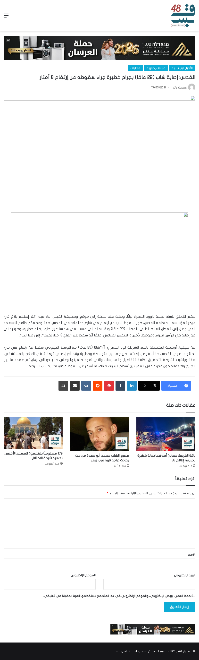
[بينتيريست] (109, 386)
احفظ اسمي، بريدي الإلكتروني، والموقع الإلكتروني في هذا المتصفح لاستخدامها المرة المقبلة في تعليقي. (117, 596)
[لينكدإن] (132, 386)
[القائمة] (6, 17)
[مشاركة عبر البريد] (75, 386)
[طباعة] (63, 386)
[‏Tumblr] (120, 386)
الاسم (191, 554)
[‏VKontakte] (86, 386)
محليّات (135, 68)
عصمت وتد (180, 87)
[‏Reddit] (97, 386)
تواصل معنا (122, 651)
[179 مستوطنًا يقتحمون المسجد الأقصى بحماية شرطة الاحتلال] (33, 432)
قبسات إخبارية (156, 68)
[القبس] (183, 15)
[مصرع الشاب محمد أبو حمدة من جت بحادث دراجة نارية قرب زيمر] (99, 434)
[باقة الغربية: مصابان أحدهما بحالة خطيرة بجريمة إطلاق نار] (165, 434)
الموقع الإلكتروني (83, 575)
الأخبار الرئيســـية (182, 68)
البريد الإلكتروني (184, 575)
